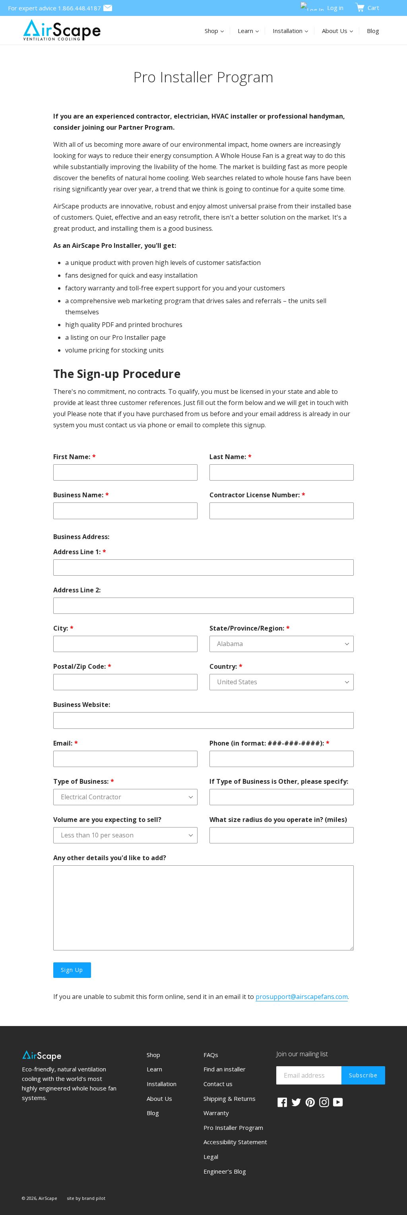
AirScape (48, 1198)
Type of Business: (81, 781)
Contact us (218, 1084)
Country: (223, 666)
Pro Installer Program (233, 1127)
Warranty (216, 1113)
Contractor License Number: (254, 495)
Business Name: (78, 495)
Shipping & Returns (230, 1098)
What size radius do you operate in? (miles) (278, 819)
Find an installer (225, 1069)
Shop (217, 31)
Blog (373, 31)
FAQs (211, 1055)
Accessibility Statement (235, 1142)
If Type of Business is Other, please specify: (278, 781)
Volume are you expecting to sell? (107, 819)
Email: (62, 743)
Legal (211, 1156)
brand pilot (93, 1198)
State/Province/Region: (246, 628)
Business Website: (81, 704)
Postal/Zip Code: (79, 666)
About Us (340, 31)
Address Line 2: (77, 590)
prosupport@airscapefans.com (302, 996)
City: (60, 628)
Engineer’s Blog (225, 1171)
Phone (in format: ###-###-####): (266, 743)
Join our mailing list (302, 1054)
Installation (293, 31)
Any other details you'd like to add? (109, 857)
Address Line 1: (77, 551)
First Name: (71, 456)
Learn (251, 31)
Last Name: (227, 456)
